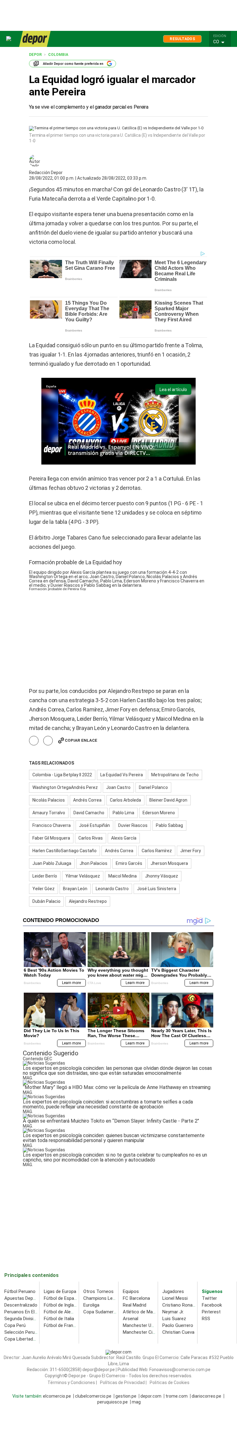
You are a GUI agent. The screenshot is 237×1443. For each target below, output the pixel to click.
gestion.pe (125, 1396)
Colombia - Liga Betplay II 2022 (62, 774)
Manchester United (142, 1325)
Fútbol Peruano (19, 1291)
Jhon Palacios (93, 863)
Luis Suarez (174, 1318)
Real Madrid (134, 1305)
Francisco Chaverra (51, 825)
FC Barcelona (136, 1298)
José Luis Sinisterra (156, 888)
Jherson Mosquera (169, 863)
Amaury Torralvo (48, 812)
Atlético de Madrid (141, 1312)
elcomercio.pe (57, 1396)
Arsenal (130, 1318)
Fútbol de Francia (61, 1325)
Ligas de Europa (60, 1291)
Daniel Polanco (153, 787)
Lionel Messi (175, 1298)
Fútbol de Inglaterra (64, 1305)
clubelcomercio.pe (93, 1396)
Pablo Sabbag (169, 825)
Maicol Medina (122, 876)
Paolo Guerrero (177, 1325)
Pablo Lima (123, 812)
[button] (221, 42)
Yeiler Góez (43, 888)
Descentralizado (20, 1305)
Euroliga (91, 1305)
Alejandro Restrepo (88, 901)
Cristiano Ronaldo (180, 1305)
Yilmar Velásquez (82, 876)
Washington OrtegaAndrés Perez (65, 787)
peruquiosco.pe (112, 1402)
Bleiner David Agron (168, 800)
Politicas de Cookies (169, 1382)
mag (136, 1402)
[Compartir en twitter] (48, 740)
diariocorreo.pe (206, 1396)
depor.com (150, 1396)
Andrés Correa (87, 800)
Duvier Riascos (133, 825)
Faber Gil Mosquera (51, 838)
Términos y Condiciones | (72, 1382)
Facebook (212, 1305)
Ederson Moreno (159, 812)
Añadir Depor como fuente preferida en (73, 64)
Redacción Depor (46, 172)
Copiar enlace (81, 740)
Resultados (182, 39)
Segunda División (21, 1318)
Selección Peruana (23, 1332)
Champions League (103, 1298)
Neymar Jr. (173, 1312)
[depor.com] (35, 38)
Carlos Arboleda (125, 800)
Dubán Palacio (46, 901)
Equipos (131, 1291)
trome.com (176, 1396)
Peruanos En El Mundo (27, 1312)
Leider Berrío (44, 876)
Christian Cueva (178, 1332)
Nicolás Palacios (48, 800)
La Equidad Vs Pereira (121, 774)
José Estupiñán (94, 825)
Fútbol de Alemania (63, 1312)
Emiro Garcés (129, 863)
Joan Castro (118, 787)
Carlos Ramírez (157, 850)
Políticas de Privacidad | (123, 1382)
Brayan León (75, 888)
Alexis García (123, 838)
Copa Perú (15, 1325)
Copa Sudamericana (103, 1312)
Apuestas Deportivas (25, 1298)
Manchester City (139, 1332)
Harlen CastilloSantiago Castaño (64, 850)
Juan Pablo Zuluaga (51, 863)
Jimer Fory (190, 850)
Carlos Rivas (90, 838)
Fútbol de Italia (59, 1318)
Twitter (209, 1298)
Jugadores (173, 1291)
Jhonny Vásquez (161, 876)
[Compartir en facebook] (34, 740)
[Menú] (9, 38)
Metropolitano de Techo (175, 774)
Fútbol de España (61, 1298)
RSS (206, 1318)
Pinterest (211, 1312)
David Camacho (88, 812)
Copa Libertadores (23, 1339)
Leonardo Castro (112, 888)
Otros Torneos (98, 1291)
